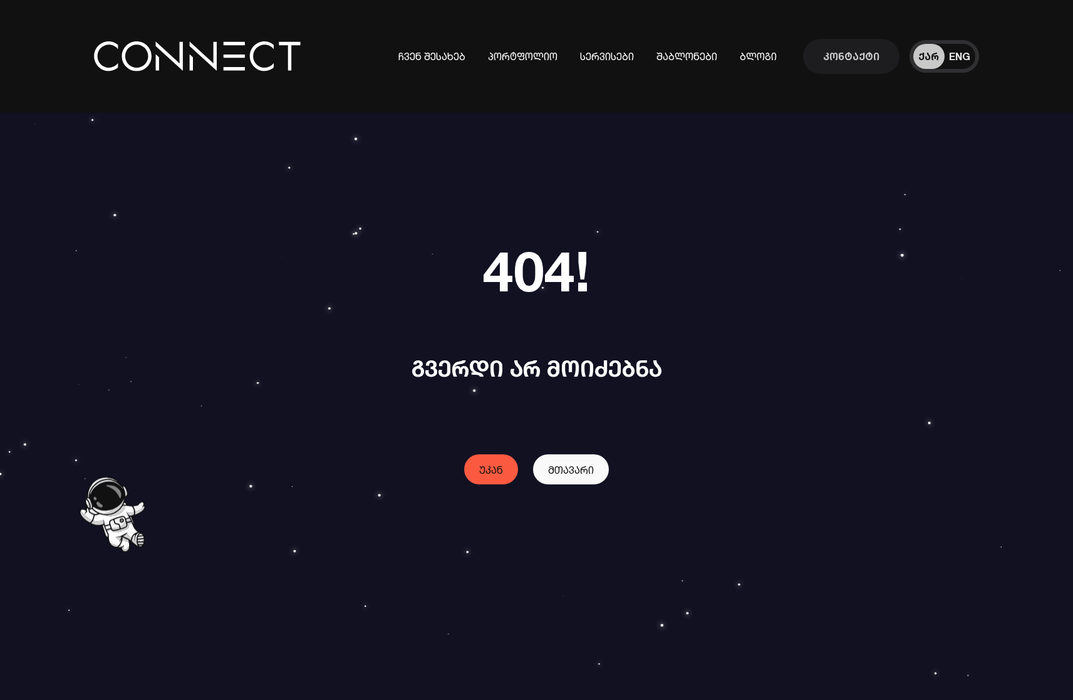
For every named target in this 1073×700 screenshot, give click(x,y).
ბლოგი (758, 56)
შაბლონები (686, 56)
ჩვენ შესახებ (431, 56)
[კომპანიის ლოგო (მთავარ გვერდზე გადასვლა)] (202, 56)
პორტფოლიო (522, 56)
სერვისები (607, 56)
